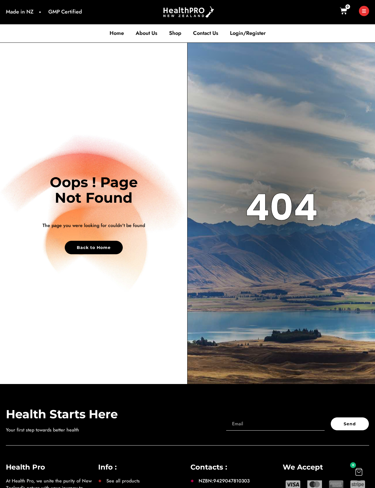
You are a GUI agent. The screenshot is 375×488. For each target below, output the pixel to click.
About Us (146, 33)
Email (231, 413)
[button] (359, 472)
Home (117, 33)
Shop (175, 33)
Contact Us (205, 33)
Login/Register (248, 33)
